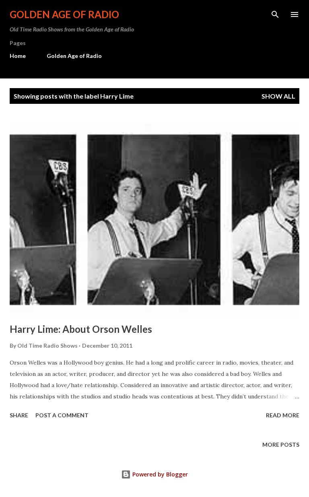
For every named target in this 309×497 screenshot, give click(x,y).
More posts (280, 444)
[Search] (275, 14)
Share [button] (19, 415)
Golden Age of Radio (64, 14)
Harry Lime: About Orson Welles (81, 329)
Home (18, 55)
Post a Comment (62, 415)
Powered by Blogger (159, 474)
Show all (278, 96)
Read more (282, 415)
